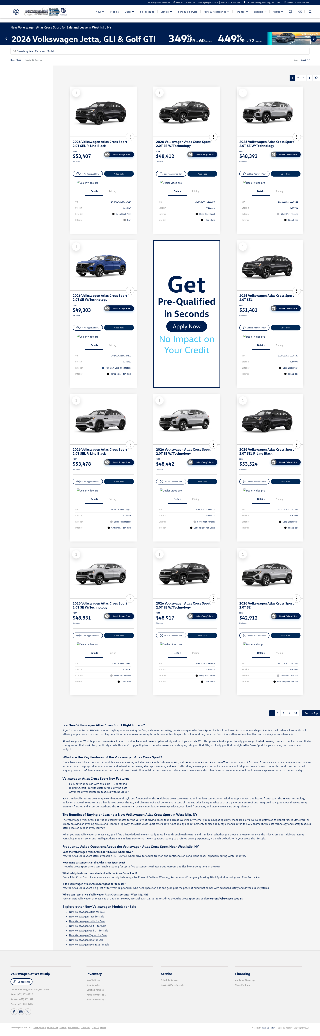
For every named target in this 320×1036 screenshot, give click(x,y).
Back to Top (311, 713)
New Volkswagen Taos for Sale (86, 916)
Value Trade (119, 174)
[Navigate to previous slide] (2, 38)
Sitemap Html (74, 1027)
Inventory (94, 974)
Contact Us (23, 981)
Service (166, 974)
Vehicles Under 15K (96, 994)
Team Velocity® (268, 1027)
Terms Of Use (52, 1027)
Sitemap (63, 1027)
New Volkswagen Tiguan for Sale (88, 935)
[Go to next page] (309, 78)
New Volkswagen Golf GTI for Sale (88, 930)
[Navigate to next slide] (317, 38)
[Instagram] (21, 1011)
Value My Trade (242, 984)
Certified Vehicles (95, 989)
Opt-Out (95, 1027)
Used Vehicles (93, 984)
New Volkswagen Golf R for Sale (87, 925)
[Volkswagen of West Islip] (39, 11)
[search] (310, 12)
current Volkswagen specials (226, 898)
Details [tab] (94, 191)
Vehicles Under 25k (96, 999)
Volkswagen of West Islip (21, 1027)
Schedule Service (169, 980)
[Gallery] (160, 38)
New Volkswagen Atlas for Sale (87, 911)
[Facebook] (13, 1011)
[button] (130, 137)
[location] (244, 2)
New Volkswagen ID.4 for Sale (86, 939)
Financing (242, 974)
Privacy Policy (40, 1027)
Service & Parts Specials (172, 984)
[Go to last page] (316, 78)
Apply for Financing (245, 980)
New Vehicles (93, 980)
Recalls (103, 1027)
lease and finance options (151, 741)
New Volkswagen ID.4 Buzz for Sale (89, 944)
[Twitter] (27, 1011)
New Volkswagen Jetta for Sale (87, 921)
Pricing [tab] (112, 191)
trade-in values (264, 741)
